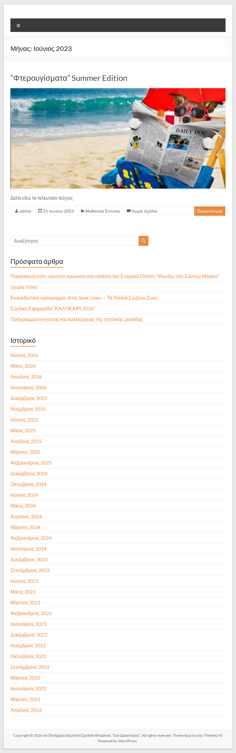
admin (25, 211)
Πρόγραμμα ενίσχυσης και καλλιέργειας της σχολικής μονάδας (76, 319)
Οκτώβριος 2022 (28, 656)
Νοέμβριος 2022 (28, 645)
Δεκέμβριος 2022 (28, 634)
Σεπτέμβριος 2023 (29, 570)
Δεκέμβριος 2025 (28, 398)
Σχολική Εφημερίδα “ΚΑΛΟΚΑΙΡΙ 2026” (52, 308)
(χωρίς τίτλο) (23, 287)
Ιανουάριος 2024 (28, 548)
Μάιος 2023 (23, 591)
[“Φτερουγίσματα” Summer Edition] (118, 91)
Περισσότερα (209, 211)
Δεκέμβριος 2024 (28, 473)
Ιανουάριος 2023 (28, 624)
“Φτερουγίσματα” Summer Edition (68, 78)
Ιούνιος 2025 (24, 419)
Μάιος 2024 (23, 505)
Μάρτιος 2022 (25, 677)
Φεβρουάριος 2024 (31, 538)
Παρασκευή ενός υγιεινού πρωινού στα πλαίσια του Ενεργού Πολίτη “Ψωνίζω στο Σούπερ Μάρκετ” (115, 276)
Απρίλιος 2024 (26, 516)
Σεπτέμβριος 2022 (29, 667)
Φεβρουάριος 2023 (31, 613)
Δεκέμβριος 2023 (28, 559)
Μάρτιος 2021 (25, 699)
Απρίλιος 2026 (26, 376)
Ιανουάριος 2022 (28, 688)
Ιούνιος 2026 (24, 355)
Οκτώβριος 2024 (28, 484)
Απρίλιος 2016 (26, 710)
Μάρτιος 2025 (25, 452)
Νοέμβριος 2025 (28, 409)
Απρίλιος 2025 (26, 441)
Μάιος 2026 (23, 366)
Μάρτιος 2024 (25, 527)
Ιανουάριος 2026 (28, 387)
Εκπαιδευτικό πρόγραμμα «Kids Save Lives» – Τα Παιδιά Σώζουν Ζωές (84, 297)
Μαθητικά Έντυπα (102, 211)
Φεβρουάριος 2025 (31, 462)
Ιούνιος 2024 (24, 495)
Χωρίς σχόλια (144, 211)
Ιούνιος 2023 (24, 581)
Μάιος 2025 (23, 430)
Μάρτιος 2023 (25, 602)
